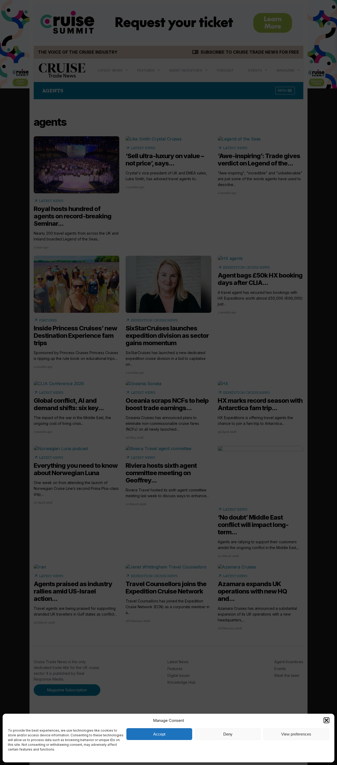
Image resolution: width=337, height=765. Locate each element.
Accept (159, 734)
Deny (227, 734)
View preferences (296, 734)
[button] (326, 720)
